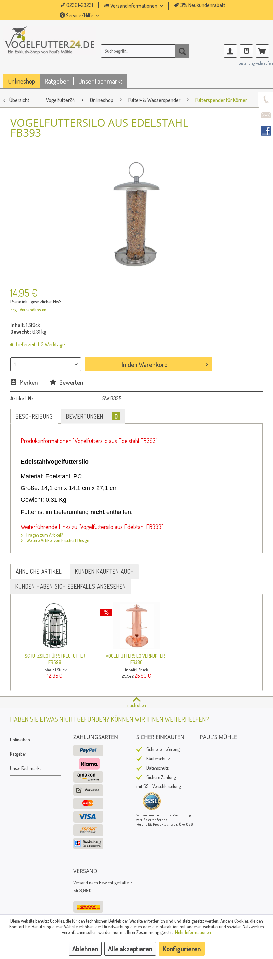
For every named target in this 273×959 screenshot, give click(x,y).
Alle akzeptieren (130, 948)
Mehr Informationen (193, 932)
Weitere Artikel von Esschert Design (57, 540)
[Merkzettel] (246, 51)
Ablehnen (85, 948)
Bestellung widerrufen (255, 63)
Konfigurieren (182, 948)
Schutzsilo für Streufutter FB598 (55, 659)
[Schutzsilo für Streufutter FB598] (55, 625)
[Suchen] (182, 51)
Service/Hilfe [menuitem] (79, 15)
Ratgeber (18, 754)
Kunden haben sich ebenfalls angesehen (70, 586)
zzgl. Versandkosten (28, 309)
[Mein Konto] (230, 51)
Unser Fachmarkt (25, 768)
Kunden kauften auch (104, 571)
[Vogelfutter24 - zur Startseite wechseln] (49, 49)
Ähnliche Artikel (39, 571)
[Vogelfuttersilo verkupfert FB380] (136, 625)
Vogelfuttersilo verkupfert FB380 (136, 659)
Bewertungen (92, 416)
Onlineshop (20, 739)
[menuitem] (143, 6)
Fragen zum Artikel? (44, 535)
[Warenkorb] (262, 51)
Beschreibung (34, 416)
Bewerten (70, 382)
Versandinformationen (133, 5)
